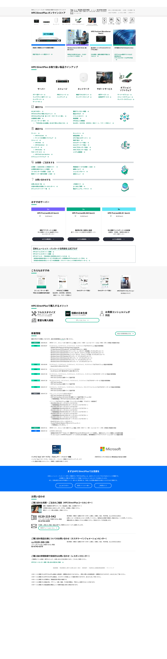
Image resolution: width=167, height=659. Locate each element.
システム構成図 (77, 152)
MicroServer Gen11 (55, 380)
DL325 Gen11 (62, 374)
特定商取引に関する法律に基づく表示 (70, 568)
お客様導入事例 (36, 118)
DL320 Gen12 (53, 346)
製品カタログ (77, 114)
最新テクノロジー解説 (79, 111)
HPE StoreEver (40, 145)
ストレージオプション (125, 97)
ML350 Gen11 (89, 364)
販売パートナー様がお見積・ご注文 (41, 174)
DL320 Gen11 (53, 364)
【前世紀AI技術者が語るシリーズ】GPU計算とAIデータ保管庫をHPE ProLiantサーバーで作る (59, 258)
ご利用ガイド (131, 12)
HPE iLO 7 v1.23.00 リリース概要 (42, 252)
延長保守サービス (104, 97)
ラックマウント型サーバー (41, 97)
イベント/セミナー (78, 116)
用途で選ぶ (76, 140)
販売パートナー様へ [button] (83, 485)
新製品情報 (76, 135)
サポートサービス (36, 152)
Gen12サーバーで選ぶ (79, 142)
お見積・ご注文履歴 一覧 (129, 10)
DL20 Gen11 (53, 387)
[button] (48, 239)
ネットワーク (35, 147)
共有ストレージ (62, 94)
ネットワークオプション (126, 99)
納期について (77, 169)
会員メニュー (77, 174)
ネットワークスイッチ (83, 97)
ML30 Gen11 (79, 387)
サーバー (34, 133)
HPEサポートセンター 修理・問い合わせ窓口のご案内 (46, 562)
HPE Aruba (38, 150)
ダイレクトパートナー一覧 (39, 189)
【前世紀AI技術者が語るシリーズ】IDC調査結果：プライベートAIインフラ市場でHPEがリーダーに (60, 260)
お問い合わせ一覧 (36, 184)
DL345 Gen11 (71, 374)
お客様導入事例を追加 (56, 431)
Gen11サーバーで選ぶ (80, 145)
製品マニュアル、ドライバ (81, 189)
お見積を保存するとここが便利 (40, 169)
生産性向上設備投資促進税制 (97, 568)
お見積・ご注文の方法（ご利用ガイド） (43, 167)
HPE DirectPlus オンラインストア (48, 12)
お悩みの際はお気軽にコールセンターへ (43, 186)
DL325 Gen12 (71, 346)
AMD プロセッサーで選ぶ (80, 150)
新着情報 (76, 118)
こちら (62, 339)
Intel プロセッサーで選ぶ (80, 147)
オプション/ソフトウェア (38, 157)
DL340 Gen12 (62, 346)
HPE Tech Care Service (42, 154)
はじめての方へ (36, 111)
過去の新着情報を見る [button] (124, 333)
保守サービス (103, 94)
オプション (53, 401)
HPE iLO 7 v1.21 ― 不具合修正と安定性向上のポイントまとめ (50, 256)
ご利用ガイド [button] (103, 485)
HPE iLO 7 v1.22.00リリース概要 (42, 254)
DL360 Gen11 (62, 364)
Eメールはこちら (77, 13)
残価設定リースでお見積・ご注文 (83, 167)
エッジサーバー (38, 99)
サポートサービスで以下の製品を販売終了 (61, 393)
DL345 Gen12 (80, 346)
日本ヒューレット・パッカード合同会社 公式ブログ (55, 248)
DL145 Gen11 (53, 374)
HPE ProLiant (39, 135)
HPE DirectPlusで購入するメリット (42, 114)
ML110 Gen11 (80, 364)
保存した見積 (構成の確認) (114, 10)
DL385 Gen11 (89, 374)
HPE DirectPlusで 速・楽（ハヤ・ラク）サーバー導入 (47, 116)
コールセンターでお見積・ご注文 (41, 171)
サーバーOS (37, 101)
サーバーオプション (124, 94)
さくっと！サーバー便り (38, 121)
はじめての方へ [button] (64, 485)
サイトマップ (110, 568)
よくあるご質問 (122, 12)
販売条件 (84, 568)
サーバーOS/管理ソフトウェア (44, 138)
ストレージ (34, 140)
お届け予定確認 (112, 12)
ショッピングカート (79, 171)
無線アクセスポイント (83, 94)
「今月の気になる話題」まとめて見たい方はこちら (50, 123)
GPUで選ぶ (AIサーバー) (80, 138)
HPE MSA (38, 142)
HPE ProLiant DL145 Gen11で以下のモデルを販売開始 (65, 369)
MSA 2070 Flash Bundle (90, 387)
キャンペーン (77, 133)
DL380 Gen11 (71, 364)
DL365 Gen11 (80, 374)
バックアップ (62, 97)
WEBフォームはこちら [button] (47, 528)
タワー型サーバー (39, 94)
